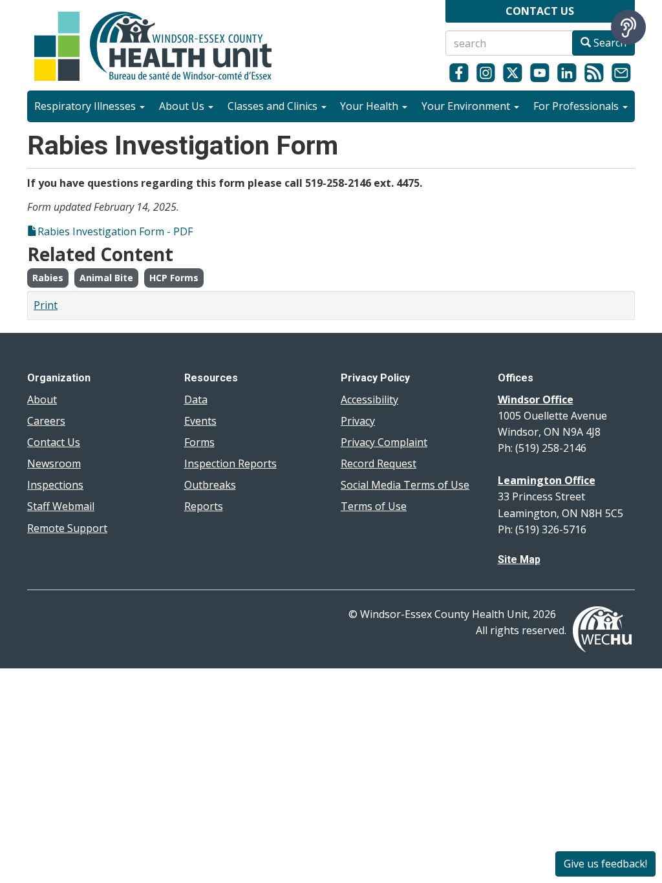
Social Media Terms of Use (405, 485)
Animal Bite (106, 277)
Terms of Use (374, 506)
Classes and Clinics (274, 106)
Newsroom (54, 463)
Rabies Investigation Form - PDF (115, 231)
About (42, 399)
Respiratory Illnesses (86, 106)
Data (196, 399)
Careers (46, 421)
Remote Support (67, 528)
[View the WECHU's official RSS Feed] (594, 72)
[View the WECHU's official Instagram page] (486, 72)
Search (608, 43)
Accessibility (369, 399)
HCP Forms (173, 277)
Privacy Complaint (384, 442)
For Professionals (577, 106)
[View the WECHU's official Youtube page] (539, 72)
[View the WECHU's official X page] (512, 72)
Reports (203, 506)
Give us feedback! (605, 863)
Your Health (370, 106)
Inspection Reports (230, 463)
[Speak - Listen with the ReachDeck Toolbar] (628, 27)
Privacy (358, 421)
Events (200, 421)
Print (46, 305)
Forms (199, 442)
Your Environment (467, 106)
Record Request (378, 463)
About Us (183, 106)
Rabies (47, 277)
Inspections (55, 485)
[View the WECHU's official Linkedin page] (567, 72)
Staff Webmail (60, 506)
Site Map (519, 559)
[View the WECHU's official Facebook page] (459, 72)
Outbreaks (210, 485)
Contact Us (53, 442)
